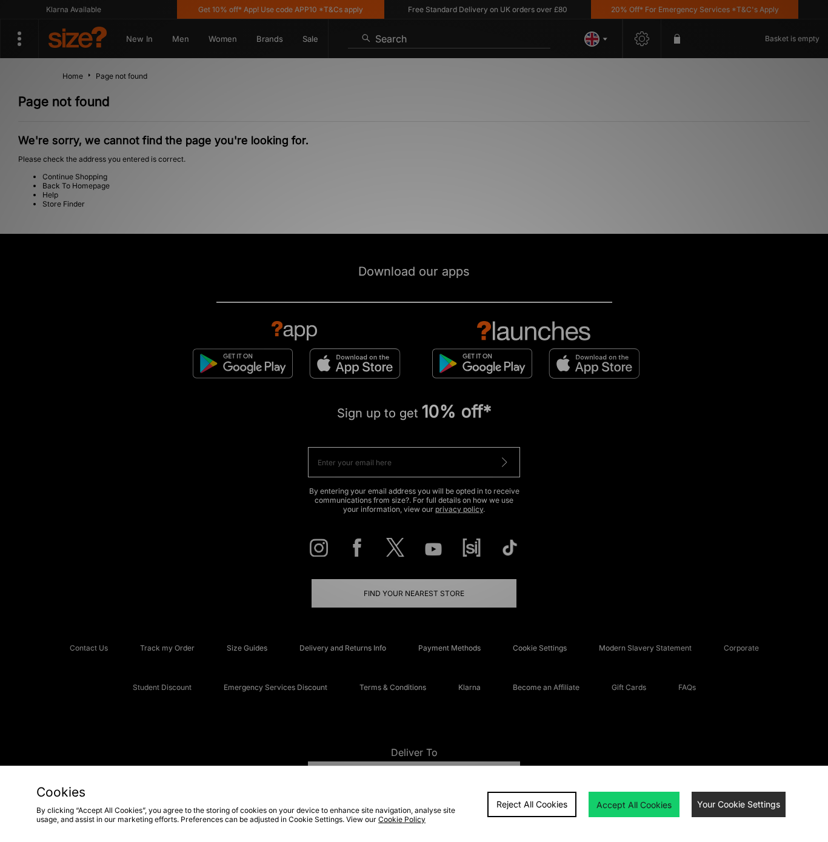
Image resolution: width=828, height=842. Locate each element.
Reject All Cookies (531, 804)
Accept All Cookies (634, 805)
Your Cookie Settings (738, 804)
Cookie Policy (402, 819)
